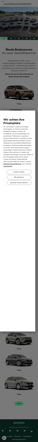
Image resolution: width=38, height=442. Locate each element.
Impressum (7, 166)
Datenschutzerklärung (12, 164)
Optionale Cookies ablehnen (19, 182)
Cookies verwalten (19, 172)
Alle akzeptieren (19, 177)
